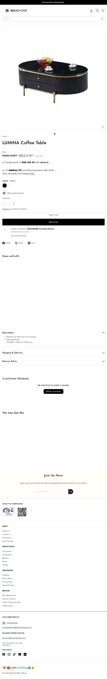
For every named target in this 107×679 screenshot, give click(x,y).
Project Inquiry (7, 606)
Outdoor (5, 565)
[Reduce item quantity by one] (4, 203)
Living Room (7, 551)
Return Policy (7, 578)
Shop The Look (7, 541)
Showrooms (6, 538)
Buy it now (53, 222)
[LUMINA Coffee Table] (53, 268)
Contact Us (6, 534)
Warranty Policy (8, 585)
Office (4, 561)
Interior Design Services (11, 602)
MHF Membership (9, 595)
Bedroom (5, 558)
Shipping (5, 209)
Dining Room (7, 555)
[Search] (102, 18)
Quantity (6, 198)
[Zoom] (102, 127)
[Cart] (97, 11)
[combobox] (53, 18)
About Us (5, 531)
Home (4, 136)
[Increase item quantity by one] (13, 203)
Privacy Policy (7, 582)
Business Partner (8, 599)
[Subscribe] (70, 491)
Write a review (53, 391)
